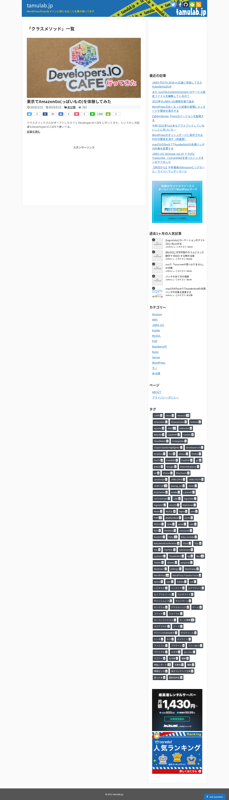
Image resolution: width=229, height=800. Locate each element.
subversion (185, 549)
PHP (154, 341)
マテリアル (160, 652)
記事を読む (33, 131)
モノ (154, 368)
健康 (185, 658)
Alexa (169, 415)
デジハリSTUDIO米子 (165, 632)
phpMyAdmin (173, 517)
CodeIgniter (179, 441)
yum (169, 581)
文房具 (178, 664)
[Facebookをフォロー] (179, 4)
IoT (156, 473)
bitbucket (185, 428)
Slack (186, 543)
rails (193, 524)
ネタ (170, 639)
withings (175, 568)
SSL (157, 549)
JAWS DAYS (178, 479)
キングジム (160, 607)
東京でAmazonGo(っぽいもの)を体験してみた (69, 101)
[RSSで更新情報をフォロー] (198, 4)
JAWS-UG (158, 325)
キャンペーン (182, 600)
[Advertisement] (55, 172)
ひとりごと (183, 639)
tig (189, 556)
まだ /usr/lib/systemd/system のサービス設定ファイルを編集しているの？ (178, 94)
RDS (157, 530)
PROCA (158, 524)
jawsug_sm (177, 485)
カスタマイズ (185, 594)
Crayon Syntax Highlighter (168, 447)
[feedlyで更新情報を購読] (192, 4)
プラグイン (177, 645)
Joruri (192, 485)
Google (171, 466)
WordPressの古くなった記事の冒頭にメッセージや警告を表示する (179, 109)
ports (188, 517)
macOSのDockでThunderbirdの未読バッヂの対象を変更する (185, 290)
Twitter (158, 562)
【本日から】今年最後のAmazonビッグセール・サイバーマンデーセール (178, 169)
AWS (155, 320)
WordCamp (191, 568)
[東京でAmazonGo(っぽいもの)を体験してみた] (84, 97)
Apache (159, 428)
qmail (182, 524)
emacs (183, 453)
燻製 (190, 664)
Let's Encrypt (161, 498)
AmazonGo (160, 421)
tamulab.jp (40, 5)
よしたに (189, 652)
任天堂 (173, 658)
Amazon (157, 314)
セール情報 (187, 620)
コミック (159, 613)
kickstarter (160, 492)
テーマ (177, 626)
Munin (158, 511)
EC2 (172, 453)
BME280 (159, 434)
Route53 (159, 536)
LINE (177, 498)
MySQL (189, 258)
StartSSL (169, 549)
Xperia (158, 581)
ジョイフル (175, 613)
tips (200, 556)
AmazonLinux (178, 421)
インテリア (177, 588)
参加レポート (162, 664)
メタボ (175, 652)
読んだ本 (159, 677)
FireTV (158, 460)
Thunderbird (176, 556)
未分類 (71, 107)
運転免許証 (175, 677)
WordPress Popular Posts (187, 575)
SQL (197, 543)
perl (194, 511)
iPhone (167, 473)
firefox (196, 453)
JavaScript (160, 479)
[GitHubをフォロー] (186, 4)
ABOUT (156, 392)
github (158, 466)
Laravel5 (188, 492)
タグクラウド (161, 626)
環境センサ (160, 671)
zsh (193, 581)
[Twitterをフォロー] (173, 4)
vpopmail (186, 562)
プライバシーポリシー (165, 397)
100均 (158, 415)
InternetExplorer (189, 466)
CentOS (188, 434)
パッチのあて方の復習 (177, 276)
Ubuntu (172, 562)
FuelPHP (186, 460)
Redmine (169, 530)
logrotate (190, 498)
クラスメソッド (179, 607)
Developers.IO (194, 447)
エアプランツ (195, 588)
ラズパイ (159, 658)
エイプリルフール (164, 594)
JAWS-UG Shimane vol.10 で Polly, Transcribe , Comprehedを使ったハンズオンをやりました (178, 158)
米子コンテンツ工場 (182, 671)
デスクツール (188, 632)
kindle (156, 330)
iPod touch (182, 473)
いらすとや (160, 588)
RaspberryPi (159, 346)
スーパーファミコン (165, 620)
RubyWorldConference (166, 543)
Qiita (170, 524)
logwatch (159, 505)
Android (195, 421)
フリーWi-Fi (195, 645)
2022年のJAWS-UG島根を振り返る (173, 101)
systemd (159, 556)
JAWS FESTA (196, 479)
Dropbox (159, 453)
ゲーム (196, 607)
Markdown (189, 505)
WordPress (158, 363)
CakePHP (173, 434)
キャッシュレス (162, 600)
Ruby (155, 352)
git (198, 460)
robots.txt (185, 530)
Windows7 (160, 568)
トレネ (158, 639)
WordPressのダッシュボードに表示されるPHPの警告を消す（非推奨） (177, 137)
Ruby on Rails (188, 536)
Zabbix (181, 581)
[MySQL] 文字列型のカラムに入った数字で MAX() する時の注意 (184, 253)
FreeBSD (171, 460)
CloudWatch (161, 441)
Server (190, 246)
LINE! (100, 114)
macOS (174, 505)
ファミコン (160, 645)
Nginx (183, 511)
